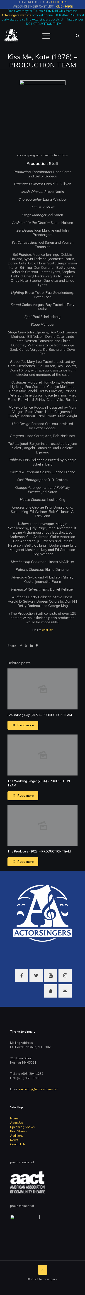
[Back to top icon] (42, 1270)
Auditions (16, 1135)
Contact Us (17, 1144)
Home (14, 1118)
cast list (47, 630)
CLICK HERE (59, 2)
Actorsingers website (16, 15)
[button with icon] (21, 975)
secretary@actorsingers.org (38, 1089)
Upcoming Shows (22, 1127)
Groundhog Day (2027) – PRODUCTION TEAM (39, 715)
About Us (16, 1122)
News (14, 1140)
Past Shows (18, 1131)
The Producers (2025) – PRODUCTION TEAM (39, 851)
